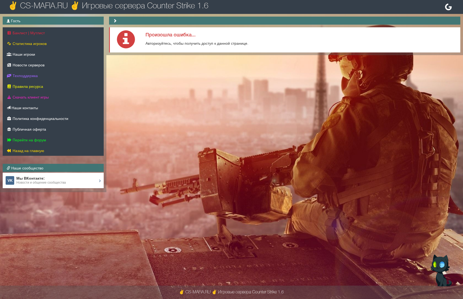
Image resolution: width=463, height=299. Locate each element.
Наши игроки (23, 54)
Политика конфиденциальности (40, 118)
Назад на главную (28, 151)
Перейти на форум (29, 140)
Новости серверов (28, 65)
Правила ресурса (27, 86)
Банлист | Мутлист (28, 33)
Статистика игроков (29, 43)
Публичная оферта (29, 129)
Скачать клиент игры (30, 97)
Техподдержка (25, 76)
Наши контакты (24, 108)
